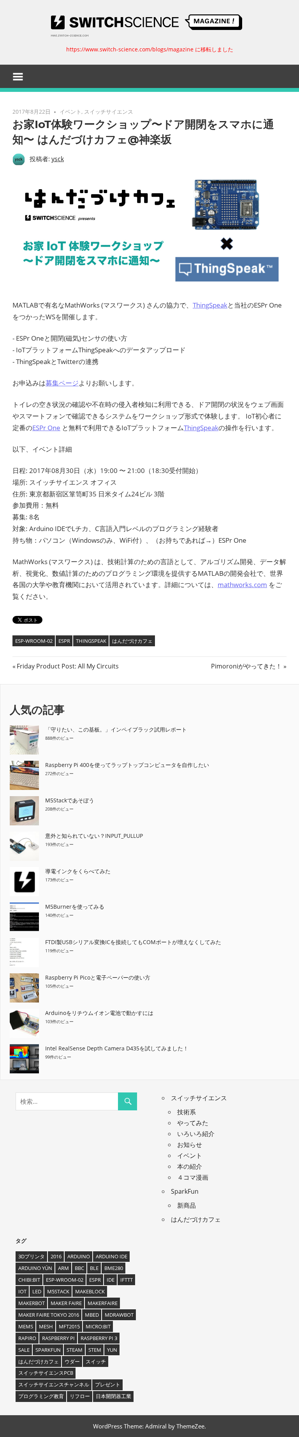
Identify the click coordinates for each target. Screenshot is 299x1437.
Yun (112, 1349)
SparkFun (185, 1191)
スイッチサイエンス (108, 111)
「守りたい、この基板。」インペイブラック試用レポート (116, 729)
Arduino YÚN (35, 1268)
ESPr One (46, 427)
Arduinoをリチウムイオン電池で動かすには (99, 1013)
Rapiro (27, 1338)
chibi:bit (29, 1279)
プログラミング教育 (41, 1396)
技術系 (186, 1112)
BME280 (113, 1268)
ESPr (64, 640)
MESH (46, 1326)
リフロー (80, 1396)
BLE (94, 1268)
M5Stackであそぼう (69, 800)
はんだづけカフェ (132, 640)
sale (24, 1349)
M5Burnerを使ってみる (74, 906)
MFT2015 (69, 1326)
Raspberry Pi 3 (99, 1338)
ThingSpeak (210, 305)
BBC (79, 1268)
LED (36, 1291)
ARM (63, 1268)
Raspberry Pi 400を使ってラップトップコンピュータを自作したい (127, 765)
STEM (94, 1349)
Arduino (78, 1256)
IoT (22, 1291)
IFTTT (126, 1279)
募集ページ (62, 382)
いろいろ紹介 (196, 1133)
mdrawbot (119, 1314)
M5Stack (58, 1291)
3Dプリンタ (31, 1256)
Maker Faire (66, 1303)
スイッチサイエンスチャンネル (53, 1384)
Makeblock (90, 1291)
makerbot (31, 1303)
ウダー (72, 1361)
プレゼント (107, 1384)
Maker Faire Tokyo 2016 (48, 1314)
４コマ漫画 (192, 1177)
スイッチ (96, 1361)
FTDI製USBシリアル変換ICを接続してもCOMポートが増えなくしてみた (133, 942)
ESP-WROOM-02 (34, 640)
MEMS (25, 1326)
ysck (57, 159)
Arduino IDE (111, 1256)
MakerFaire (103, 1303)
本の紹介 (189, 1166)
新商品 (186, 1205)
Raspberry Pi (58, 1338)
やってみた (192, 1123)
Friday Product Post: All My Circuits (67, 666)
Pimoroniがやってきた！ (246, 666)
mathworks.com (242, 584)
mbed (92, 1314)
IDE (110, 1279)
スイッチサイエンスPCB (45, 1372)
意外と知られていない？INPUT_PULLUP (94, 835)
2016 (56, 1256)
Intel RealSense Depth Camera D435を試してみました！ (116, 1048)
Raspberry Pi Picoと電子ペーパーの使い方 (97, 977)
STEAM (75, 1349)
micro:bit (98, 1326)
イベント (70, 111)
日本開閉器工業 (113, 1396)
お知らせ (189, 1144)
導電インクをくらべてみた (78, 871)
